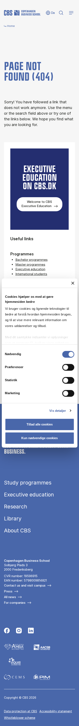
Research (15, 506)
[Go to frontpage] (22, 13)
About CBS (17, 530)
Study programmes (27, 482)
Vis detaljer (57, 410)
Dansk (50, 13)
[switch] (68, 367)
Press (8, 591)
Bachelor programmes (31, 260)
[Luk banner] (72, 283)
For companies (14, 603)
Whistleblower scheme (19, 717)
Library (12, 518)
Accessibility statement (55, 711)
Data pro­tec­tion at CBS (20, 711)
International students (31, 274)
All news (10, 597)
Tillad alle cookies (40, 424)
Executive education (30, 269)
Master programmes (30, 265)
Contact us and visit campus (25, 585)
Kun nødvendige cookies (39, 438)
